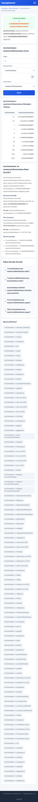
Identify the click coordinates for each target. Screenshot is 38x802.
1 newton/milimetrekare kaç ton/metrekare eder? (18, 279)
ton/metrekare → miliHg (12, 580)
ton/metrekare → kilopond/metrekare (16, 505)
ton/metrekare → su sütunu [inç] (15, 701)
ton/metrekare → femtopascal (14, 421)
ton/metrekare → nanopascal (14, 608)
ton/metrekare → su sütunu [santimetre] (18, 710)
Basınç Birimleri (13, 8)
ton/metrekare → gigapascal (14, 430)
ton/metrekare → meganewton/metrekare (18, 533)
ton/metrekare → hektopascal (14, 447)
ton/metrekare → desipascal (14, 374)
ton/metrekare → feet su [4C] (14, 411)
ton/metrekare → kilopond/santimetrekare (18, 514)
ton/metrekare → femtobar (13, 416)
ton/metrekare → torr (11, 743)
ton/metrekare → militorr (12, 598)
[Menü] (34, 2)
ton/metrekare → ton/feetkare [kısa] (16, 724)
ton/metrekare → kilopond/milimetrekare (18, 509)
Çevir (19, 93)
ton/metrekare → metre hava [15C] (16, 547)
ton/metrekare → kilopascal (13, 500)
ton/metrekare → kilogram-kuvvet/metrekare (13, 476)
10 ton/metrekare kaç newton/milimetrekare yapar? (19, 301)
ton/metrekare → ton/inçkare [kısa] (16, 734)
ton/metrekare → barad (12, 351)
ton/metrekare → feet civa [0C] (15, 397)
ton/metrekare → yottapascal (14, 762)
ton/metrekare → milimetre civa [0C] (16, 584)
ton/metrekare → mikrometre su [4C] (17, 561)
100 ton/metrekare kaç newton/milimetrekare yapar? (19, 310)
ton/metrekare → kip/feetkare (14, 519)
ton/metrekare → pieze (12, 640)
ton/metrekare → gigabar (12, 425)
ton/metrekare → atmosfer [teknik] (16, 332)
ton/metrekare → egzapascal (14, 393)
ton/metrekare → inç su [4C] (14, 465)
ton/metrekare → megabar (13, 528)
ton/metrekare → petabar (13, 631)
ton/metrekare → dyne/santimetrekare (17, 383)
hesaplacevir (8, 2)
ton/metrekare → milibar (12, 575)
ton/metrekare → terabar (12, 715)
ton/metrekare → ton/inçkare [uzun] (16, 738)
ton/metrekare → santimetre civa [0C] (17, 678)
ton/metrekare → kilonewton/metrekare (17, 496)
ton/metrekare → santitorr (13, 692)
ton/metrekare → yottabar (13, 757)
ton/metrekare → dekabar (13, 360)
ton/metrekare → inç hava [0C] (15, 456)
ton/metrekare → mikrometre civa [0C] (17, 556)
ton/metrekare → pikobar (12, 645)
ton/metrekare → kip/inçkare (14, 523)
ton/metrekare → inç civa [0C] (14, 451)
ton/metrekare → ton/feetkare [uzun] (17, 729)
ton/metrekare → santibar (13, 668)
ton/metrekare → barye (12, 355)
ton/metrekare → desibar (12, 369)
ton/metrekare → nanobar (13, 603)
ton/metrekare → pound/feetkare (15, 654)
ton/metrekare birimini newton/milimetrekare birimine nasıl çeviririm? (19, 290)
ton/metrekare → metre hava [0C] (16, 542)
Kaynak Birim (7, 66)
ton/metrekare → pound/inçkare (15, 659)
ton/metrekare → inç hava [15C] (15, 460)
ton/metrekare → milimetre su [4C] (16, 589)
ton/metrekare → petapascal (14, 636)
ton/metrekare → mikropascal (14, 570)
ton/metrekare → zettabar (13, 776)
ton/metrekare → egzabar (13, 388)
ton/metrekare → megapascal (14, 538)
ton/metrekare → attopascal (14, 341)
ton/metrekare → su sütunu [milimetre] (17, 706)
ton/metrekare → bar (11, 346)
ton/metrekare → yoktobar (13, 748)
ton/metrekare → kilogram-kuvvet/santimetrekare (13, 490)
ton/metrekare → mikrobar (13, 552)
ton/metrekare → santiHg (13, 673)
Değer (5, 56)
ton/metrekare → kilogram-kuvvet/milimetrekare (13, 483)
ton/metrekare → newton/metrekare (16, 612)
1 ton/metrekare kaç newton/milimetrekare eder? (18, 269)
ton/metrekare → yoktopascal (14, 752)
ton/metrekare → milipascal (13, 594)
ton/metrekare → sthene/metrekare (16, 696)
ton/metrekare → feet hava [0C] (15, 402)
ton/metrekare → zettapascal (14, 780)
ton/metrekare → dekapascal (14, 365)
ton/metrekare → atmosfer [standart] (17, 327)
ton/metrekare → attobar (12, 337)
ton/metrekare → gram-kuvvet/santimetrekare (12, 436)
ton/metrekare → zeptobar (13, 766)
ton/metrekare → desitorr (13, 379)
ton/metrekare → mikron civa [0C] (16, 566)
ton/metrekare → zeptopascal (14, 771)
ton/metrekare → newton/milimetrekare (17, 617)
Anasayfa (4, 8)
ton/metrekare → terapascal (14, 720)
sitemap (19, 799)
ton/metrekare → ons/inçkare (14, 622)
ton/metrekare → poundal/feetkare (16, 664)
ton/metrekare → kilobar (12, 470)
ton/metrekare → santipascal (14, 687)
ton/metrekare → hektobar (13, 442)
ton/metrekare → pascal (12, 626)
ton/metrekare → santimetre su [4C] (16, 682)
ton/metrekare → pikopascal (14, 650)
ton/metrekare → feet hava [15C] (15, 407)
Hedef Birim (7, 82)
